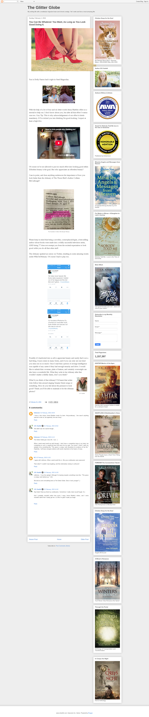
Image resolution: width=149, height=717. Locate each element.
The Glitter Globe (43, 7)
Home (59, 539)
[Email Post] (45, 402)
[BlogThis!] (51, 402)
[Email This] (49, 402)
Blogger (90, 713)
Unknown (37, 413)
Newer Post (33, 539)
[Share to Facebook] (55, 402)
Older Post (84, 539)
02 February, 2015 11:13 (47, 437)
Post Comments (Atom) (63, 546)
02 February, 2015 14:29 (51, 472)
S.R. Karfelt (37, 426)
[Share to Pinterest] (57, 402)
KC (35, 457)
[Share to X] (53, 402)
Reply (35, 420)
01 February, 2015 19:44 (47, 413)
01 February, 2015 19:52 (51, 426)
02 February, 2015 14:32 (51, 489)
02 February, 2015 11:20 (43, 457)
